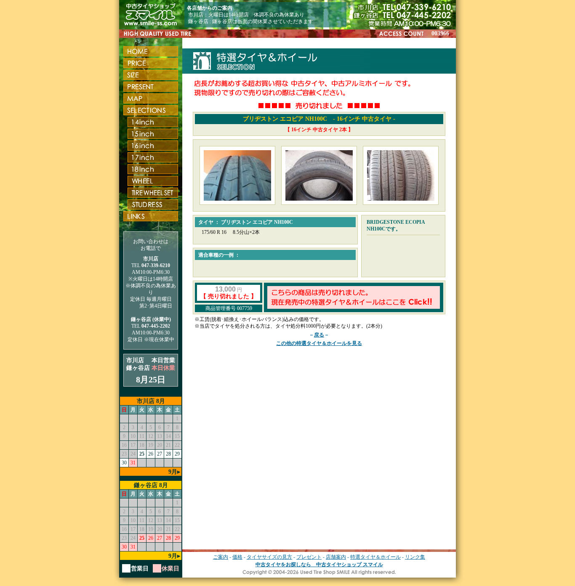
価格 (237, 557)
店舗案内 (336, 557)
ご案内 (220, 557)
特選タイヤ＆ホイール (375, 557)
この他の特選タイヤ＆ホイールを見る (319, 343)
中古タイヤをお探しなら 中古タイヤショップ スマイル (319, 564)
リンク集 (415, 557)
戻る (319, 335)
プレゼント (309, 557)
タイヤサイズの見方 (269, 557)
